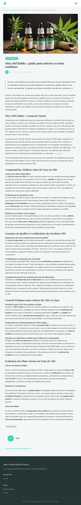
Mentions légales (8, 489)
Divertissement (13, 10)
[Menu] (76, 3)
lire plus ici (59, 153)
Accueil (5, 10)
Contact (5, 492)
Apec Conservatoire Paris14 (16, 464)
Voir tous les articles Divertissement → (19, 448)
